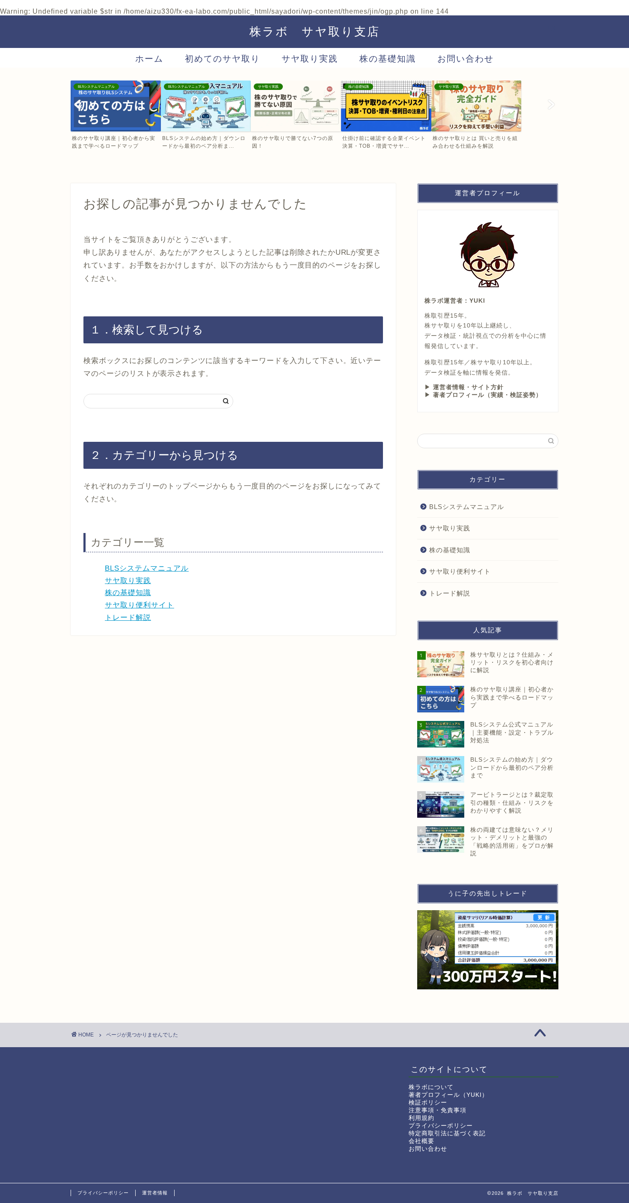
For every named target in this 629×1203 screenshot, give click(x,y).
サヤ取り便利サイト (139, 605)
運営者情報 (155, 1192)
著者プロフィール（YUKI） (448, 1095)
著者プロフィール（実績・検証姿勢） (487, 395)
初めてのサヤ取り (222, 58)
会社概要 (421, 1141)
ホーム (149, 58)
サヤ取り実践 (310, 58)
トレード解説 (128, 617)
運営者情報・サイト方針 (468, 387)
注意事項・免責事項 (437, 1110)
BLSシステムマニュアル (147, 568)
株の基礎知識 (387, 58)
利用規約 (421, 1118)
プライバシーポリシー (441, 1126)
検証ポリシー (428, 1102)
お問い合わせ (465, 58)
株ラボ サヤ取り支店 (314, 31)
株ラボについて (431, 1087)
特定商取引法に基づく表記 (447, 1133)
